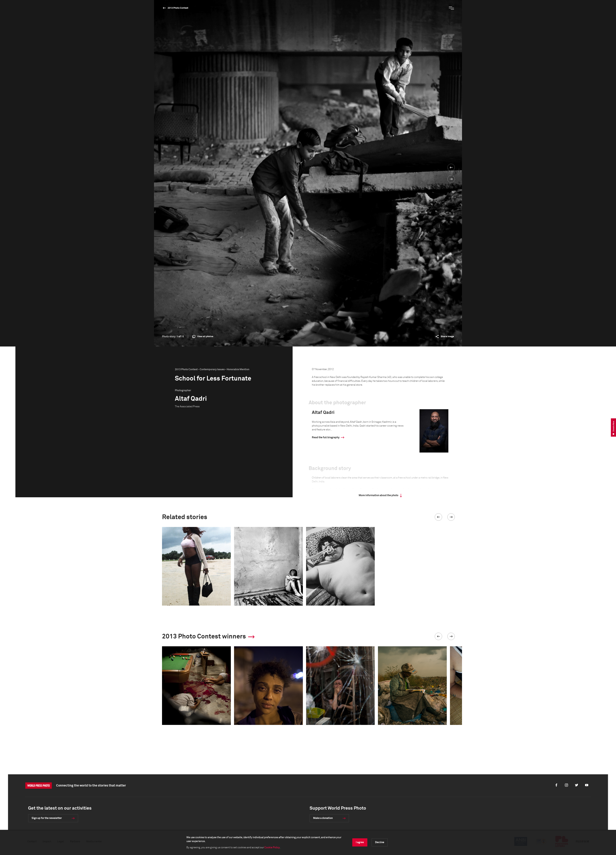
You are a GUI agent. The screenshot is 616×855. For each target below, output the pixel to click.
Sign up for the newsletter (47, 818)
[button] (438, 517)
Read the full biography (325, 437)
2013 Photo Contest (178, 8)
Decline (379, 842)
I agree (360, 842)
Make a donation (323, 818)
